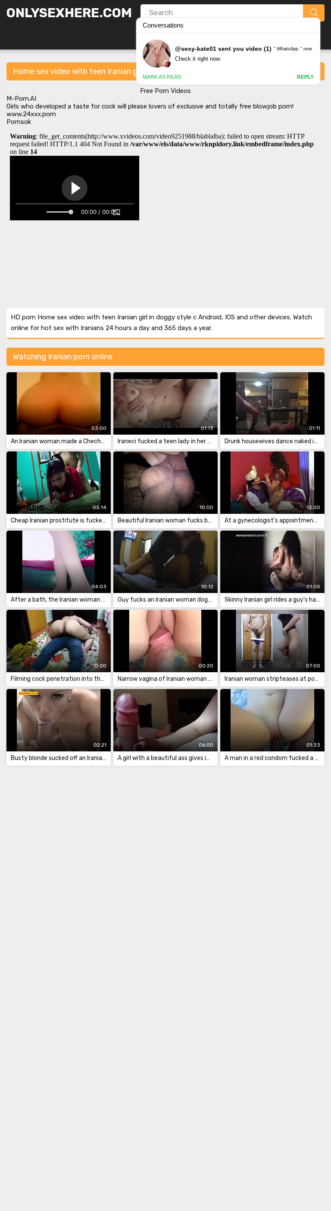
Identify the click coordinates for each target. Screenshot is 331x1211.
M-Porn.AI (21, 98)
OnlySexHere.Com (69, 13)
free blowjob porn (265, 106)
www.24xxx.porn (31, 114)
